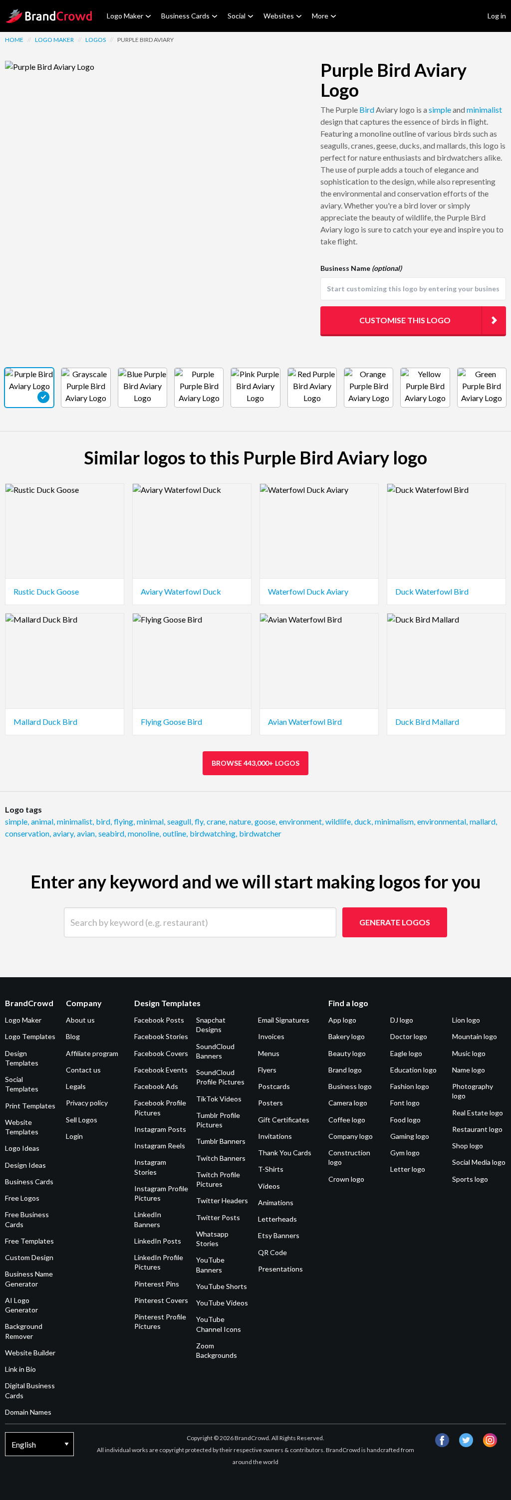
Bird (366, 109)
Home (14, 39)
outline (175, 833)
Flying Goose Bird (171, 721)
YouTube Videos (222, 1302)
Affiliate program (92, 1053)
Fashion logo (409, 1086)
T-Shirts (270, 1169)
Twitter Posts (218, 1217)
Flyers (267, 1070)
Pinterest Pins (156, 1284)
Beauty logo (347, 1053)
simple (440, 109)
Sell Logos (81, 1119)
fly (200, 821)
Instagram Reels (159, 1145)
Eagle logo (406, 1053)
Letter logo (407, 1169)
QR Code (272, 1252)
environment (301, 821)
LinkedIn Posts (157, 1241)
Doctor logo (408, 1036)
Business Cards (185, 15)
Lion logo (466, 1020)
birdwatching (213, 833)
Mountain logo (474, 1036)
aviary (64, 833)
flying (124, 821)
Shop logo (467, 1145)
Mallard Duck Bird (45, 721)
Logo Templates (30, 1036)
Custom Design (29, 1257)
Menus (268, 1053)
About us (80, 1020)
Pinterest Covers (161, 1300)
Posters (270, 1102)
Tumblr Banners (221, 1141)
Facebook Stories (161, 1036)
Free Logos (22, 1198)
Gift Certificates (283, 1119)
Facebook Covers (161, 1053)
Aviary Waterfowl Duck (181, 591)
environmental (442, 821)
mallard (483, 821)
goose (266, 821)
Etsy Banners (278, 1235)
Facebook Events (161, 1070)
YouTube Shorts (221, 1286)
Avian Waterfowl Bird (305, 721)
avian (86, 833)
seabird (112, 833)
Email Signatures (283, 1020)
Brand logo (345, 1070)
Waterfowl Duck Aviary (308, 591)
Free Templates (29, 1241)
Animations (275, 1202)
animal (43, 821)
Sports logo (470, 1179)
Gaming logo (409, 1136)
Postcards (274, 1086)
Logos (95, 39)
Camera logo (347, 1102)
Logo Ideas (22, 1148)
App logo (342, 1020)
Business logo (350, 1086)
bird (104, 821)
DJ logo (401, 1020)
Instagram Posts (160, 1129)
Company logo (350, 1136)
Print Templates (30, 1105)
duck (363, 821)
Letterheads (277, 1219)
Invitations (275, 1136)
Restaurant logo (477, 1129)
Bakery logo (346, 1036)
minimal (151, 821)
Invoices (271, 1036)
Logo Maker (125, 15)
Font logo (405, 1102)
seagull (180, 821)
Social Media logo (479, 1162)
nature (241, 821)
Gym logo (405, 1152)
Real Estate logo (477, 1112)
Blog (73, 1036)
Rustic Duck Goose (46, 591)
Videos (269, 1186)
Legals (76, 1086)
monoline (144, 833)
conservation (28, 833)
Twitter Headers (222, 1200)
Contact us (83, 1070)
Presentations (280, 1269)
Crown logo (346, 1179)
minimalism (395, 821)
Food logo (405, 1119)
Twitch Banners (221, 1158)
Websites (278, 15)
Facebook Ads (156, 1086)
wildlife (338, 821)
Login (74, 1136)
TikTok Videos (219, 1098)
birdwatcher (260, 833)
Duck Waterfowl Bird (432, 591)
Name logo (468, 1070)
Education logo (413, 1070)
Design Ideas (25, 1165)
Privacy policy (87, 1102)
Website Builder (30, 1352)
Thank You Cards (284, 1152)
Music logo (469, 1053)
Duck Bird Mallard (427, 721)
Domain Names (28, 1412)
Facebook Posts (159, 1020)
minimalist (484, 109)
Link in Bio (20, 1369)
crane (217, 821)
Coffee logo (346, 1119)
